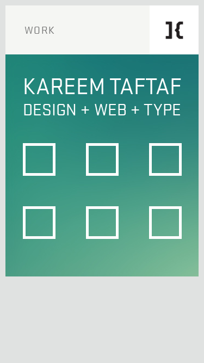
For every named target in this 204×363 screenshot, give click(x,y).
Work (39, 29)
